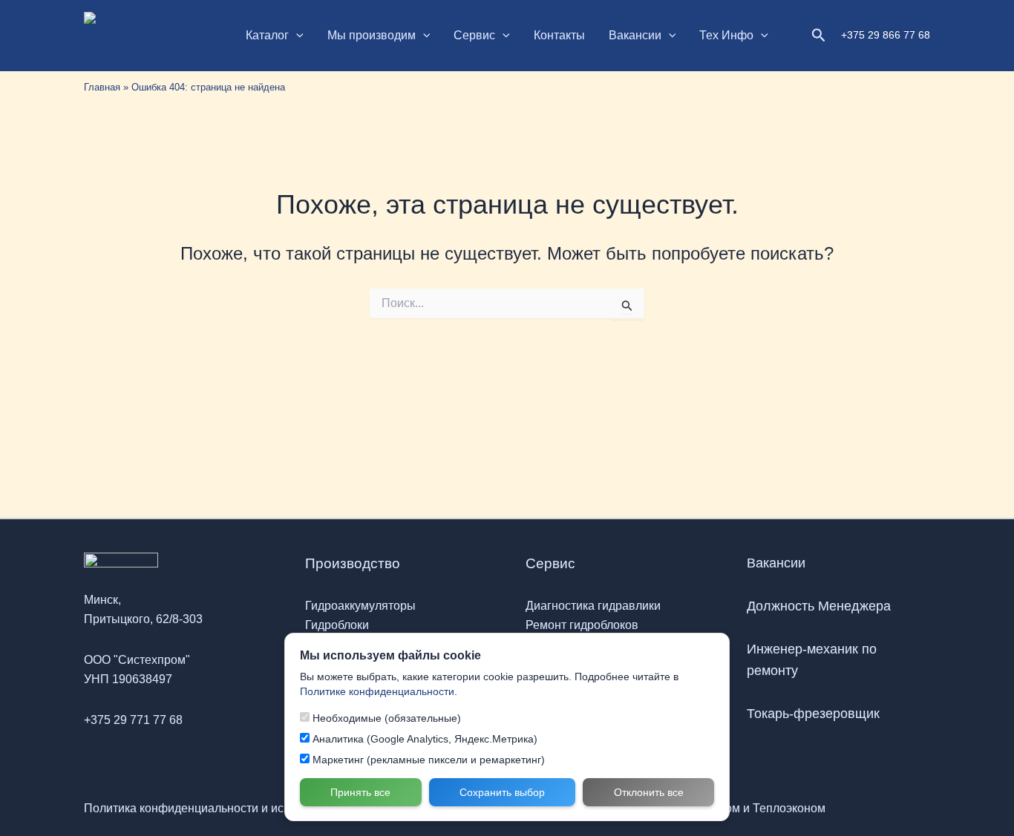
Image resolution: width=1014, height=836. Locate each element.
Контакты (559, 35)
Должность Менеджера (819, 606)
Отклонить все (649, 791)
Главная (102, 87)
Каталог (267, 35)
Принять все (360, 791)
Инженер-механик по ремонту (812, 660)
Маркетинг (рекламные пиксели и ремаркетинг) (427, 759)
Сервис (474, 35)
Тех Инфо (726, 35)
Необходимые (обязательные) (385, 717)
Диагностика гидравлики (593, 605)
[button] (296, 35)
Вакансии (635, 35)
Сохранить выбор (502, 791)
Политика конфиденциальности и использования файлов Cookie (263, 808)
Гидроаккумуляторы (360, 605)
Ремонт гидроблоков (582, 625)
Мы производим (371, 35)
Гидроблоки (337, 625)
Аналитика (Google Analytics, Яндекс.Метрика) (423, 738)
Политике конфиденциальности (377, 691)
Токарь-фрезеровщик (813, 713)
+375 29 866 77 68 (885, 35)
